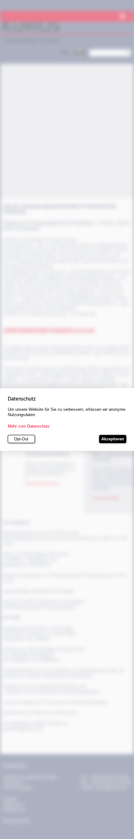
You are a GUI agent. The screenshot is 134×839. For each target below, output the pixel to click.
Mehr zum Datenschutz (29, 426)
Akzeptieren (112, 439)
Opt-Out (21, 439)
